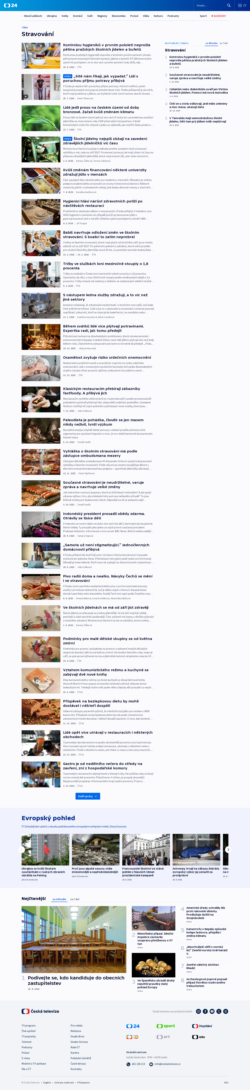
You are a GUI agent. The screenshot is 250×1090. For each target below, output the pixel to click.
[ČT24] (10, 5)
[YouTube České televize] (212, 1011)
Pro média (76, 1025)
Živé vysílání (29, 1031)
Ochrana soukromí (64, 1082)
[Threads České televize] (225, 1011)
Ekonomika (119, 15)
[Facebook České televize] (205, 1011)
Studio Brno (77, 1036)
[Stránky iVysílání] (202, 1025)
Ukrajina (52, 15)
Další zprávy (85, 796)
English (47, 1082)
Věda (146, 15)
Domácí (77, 15)
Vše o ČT (26, 1069)
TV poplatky (29, 1036)
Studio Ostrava (79, 1041)
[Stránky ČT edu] (198, 1036)
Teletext (27, 1041)
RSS (226, 1082)
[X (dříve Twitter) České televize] (219, 1011)
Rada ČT (75, 1047)
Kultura (158, 15)
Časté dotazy (78, 1063)
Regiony (102, 15)
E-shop (26, 1058)
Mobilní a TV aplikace (34, 1063)
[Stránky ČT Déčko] (132, 1036)
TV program (29, 1025)
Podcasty (173, 15)
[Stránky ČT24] (132, 1025)
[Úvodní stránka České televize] (41, 1011)
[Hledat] (228, 5)
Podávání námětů (81, 1058)
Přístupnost (83, 1082)
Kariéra (75, 1052)
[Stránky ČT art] (163, 1036)
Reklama (76, 1031)
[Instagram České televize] (198, 1011)
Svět (90, 15)
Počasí (134, 15)
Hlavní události (33, 15)
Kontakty (76, 1069)
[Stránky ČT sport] (166, 1025)
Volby (65, 15)
